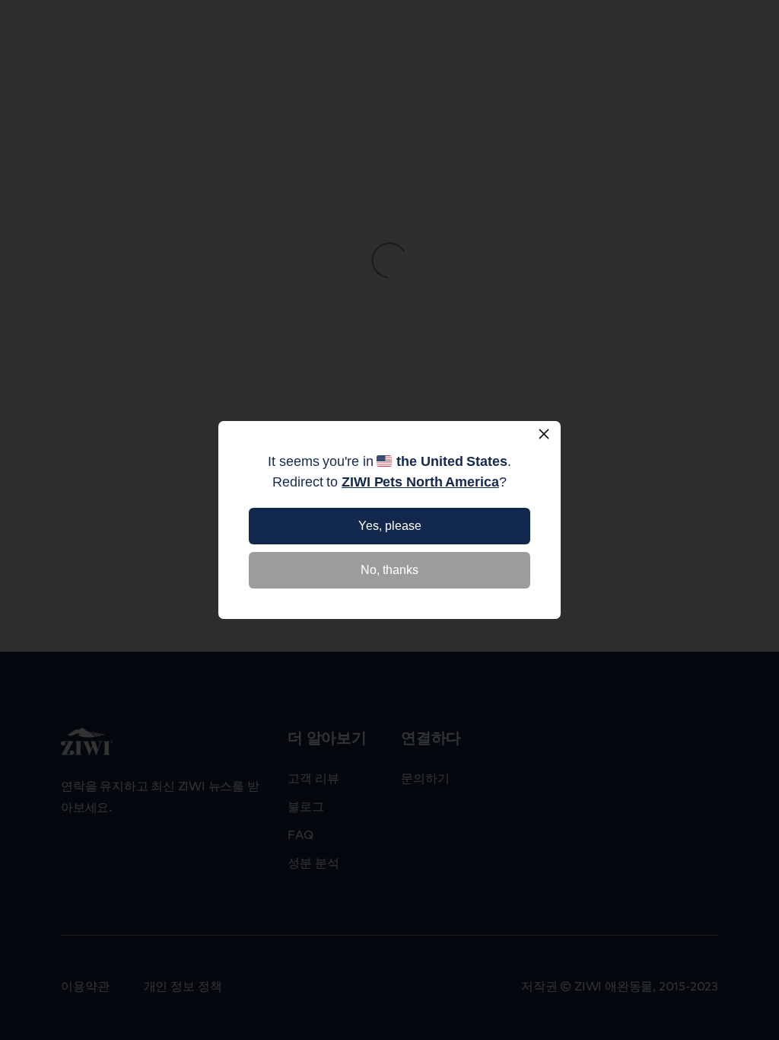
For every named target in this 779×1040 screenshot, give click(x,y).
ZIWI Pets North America (420, 482)
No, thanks (389, 569)
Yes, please (389, 525)
